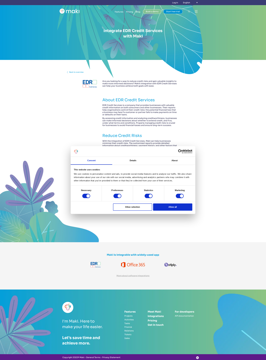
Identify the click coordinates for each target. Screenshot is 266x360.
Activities (129, 319)
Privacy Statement (111, 357)
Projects (128, 316)
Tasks (127, 323)
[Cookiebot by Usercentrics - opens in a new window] (180, 151)
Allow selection (132, 207)
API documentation (184, 316)
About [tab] (175, 160)
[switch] (117, 196)
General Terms (93, 357)
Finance (128, 327)
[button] (190, 2)
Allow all (172, 207)
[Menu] (196, 11)
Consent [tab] (91, 160)
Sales (127, 338)
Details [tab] (133, 160)
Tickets (127, 334)
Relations (129, 330)
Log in (175, 2)
